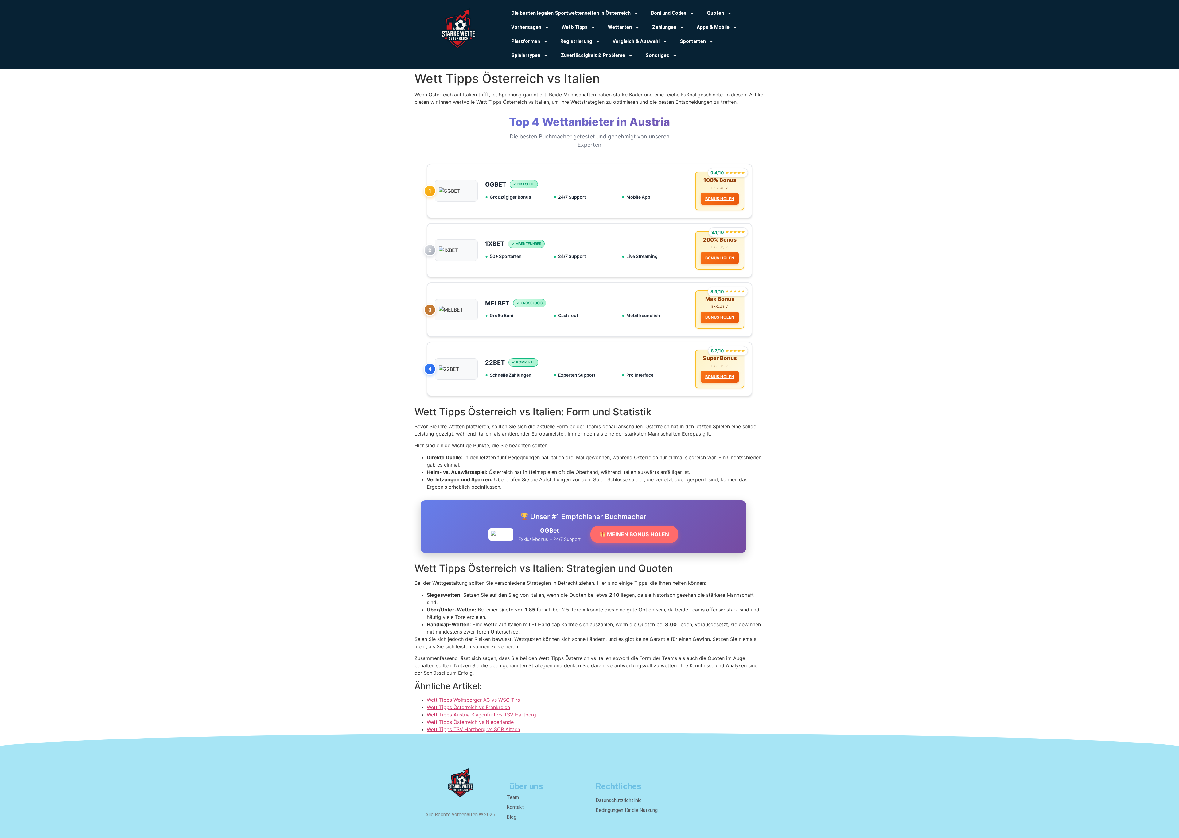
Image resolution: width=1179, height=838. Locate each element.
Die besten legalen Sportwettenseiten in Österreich (571, 13)
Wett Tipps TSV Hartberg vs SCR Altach (473, 729)
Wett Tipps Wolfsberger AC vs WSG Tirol (474, 700)
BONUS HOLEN (719, 198)
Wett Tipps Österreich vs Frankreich (468, 707)
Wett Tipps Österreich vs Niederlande (470, 722)
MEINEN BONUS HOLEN (637, 534)
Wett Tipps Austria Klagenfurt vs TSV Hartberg (481, 715)
